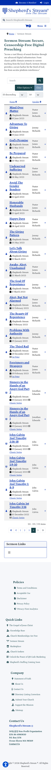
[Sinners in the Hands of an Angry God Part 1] (45, 419)
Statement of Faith (22, 679)
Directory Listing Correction (27, 694)
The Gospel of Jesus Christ (21, 625)
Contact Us (18, 689)
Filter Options (23, 88)
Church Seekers (17, 651)
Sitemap (19, 710)
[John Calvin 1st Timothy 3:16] (45, 510)
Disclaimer (22, 598)
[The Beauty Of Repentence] (45, 319)
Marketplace (15, 646)
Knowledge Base (17, 630)
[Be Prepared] (45, 157)
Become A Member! (27, 3)
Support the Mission (24, 705)
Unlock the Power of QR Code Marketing (28, 657)
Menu (40, 26)
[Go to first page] (11, 530)
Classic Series (16, 403)
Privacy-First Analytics (27, 609)
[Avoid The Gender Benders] (45, 190)
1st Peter (15, 357)
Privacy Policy (23, 604)
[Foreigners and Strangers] (45, 369)
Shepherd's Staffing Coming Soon (25, 662)
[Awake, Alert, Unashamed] (45, 270)
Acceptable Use (23, 593)
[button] (5, 764)
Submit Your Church (24, 700)
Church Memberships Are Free (24, 636)
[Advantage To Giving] (45, 129)
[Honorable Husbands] (45, 208)
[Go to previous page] (16, 530)
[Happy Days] (45, 222)
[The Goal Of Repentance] (45, 286)
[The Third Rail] (45, 352)
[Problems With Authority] (45, 335)
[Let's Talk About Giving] (45, 253)
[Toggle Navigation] (9, 553)
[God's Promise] (45, 144)
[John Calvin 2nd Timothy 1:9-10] (45, 466)
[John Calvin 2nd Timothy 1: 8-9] (45, 489)
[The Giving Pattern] (45, 237)
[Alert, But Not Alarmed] (45, 303)
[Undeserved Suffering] (45, 171)
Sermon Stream (17, 641)
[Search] (40, 81)
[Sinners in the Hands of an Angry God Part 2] (45, 392)
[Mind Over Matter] (45, 113)
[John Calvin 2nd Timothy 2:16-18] (45, 443)
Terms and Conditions (27, 588)
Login (46, 3)
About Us (19, 684)
